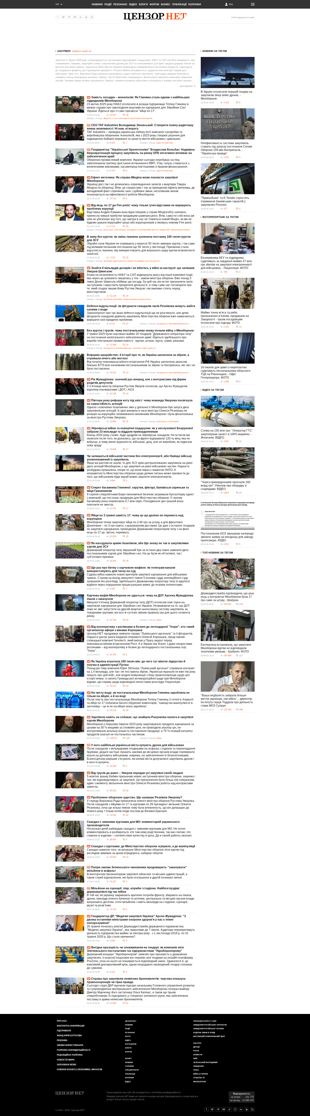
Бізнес (165, 4)
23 (127, 373)
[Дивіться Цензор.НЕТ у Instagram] (235, 1109)
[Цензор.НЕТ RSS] (92, 17)
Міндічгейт (165, 230)
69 (127, 791)
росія (196, 1051)
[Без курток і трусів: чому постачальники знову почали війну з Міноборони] (69, 337)
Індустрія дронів (164, 143)
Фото (128, 1036)
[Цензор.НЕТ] (155, 17)
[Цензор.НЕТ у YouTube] (75, 17)
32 (127, 421)
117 (241, 655)
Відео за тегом (213, 389)
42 (127, 815)
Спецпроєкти (132, 1070)
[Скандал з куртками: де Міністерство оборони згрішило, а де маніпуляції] (69, 853)
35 (127, 536)
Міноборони (199, 1082)
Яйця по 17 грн (110, 118)
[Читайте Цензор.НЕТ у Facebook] (206, 1109)
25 (127, 258)
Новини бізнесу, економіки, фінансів (79, 1069)
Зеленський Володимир (205, 1062)
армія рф (197, 1055)
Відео (133, 4)
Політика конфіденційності (73, 1050)
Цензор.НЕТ (130, 1021)
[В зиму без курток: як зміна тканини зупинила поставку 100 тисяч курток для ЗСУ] (69, 244)
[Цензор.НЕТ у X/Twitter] (63, 17)
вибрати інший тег (81, 51)
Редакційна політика (70, 1055)
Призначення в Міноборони (137, 299)
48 (127, 115)
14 (240, 327)
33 (127, 394)
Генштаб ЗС (199, 1078)
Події (107, 4)
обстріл (197, 1043)
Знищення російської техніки (208, 1029)
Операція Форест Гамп (204, 1021)
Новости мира (66, 1060)
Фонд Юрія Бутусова (69, 1035)
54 (127, 857)
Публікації (179, 4)
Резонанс (120, 4)
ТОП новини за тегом (217, 552)
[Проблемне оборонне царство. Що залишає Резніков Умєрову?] (69, 804)
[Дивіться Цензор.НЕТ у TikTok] (229, 1109)
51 (127, 1003)
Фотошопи (130, 1044)
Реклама (62, 1040)
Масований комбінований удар (209, 1036)
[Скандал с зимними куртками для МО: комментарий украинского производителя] (69, 829)
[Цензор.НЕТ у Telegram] (69, 17)
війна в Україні (200, 1074)
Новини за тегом (214, 51)
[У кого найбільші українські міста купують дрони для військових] (69, 752)
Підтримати (64, 1030)
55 (127, 620)
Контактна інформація (70, 1026)
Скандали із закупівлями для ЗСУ (143, 230)
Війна (159, 620)
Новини (97, 4)
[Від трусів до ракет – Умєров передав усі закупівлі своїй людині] (69, 780)
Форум (154, 4)
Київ (195, 1058)
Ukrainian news (66, 1064)
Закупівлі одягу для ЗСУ (114, 261)
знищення (198, 1066)
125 (128, 738)
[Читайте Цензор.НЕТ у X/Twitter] (212, 1109)
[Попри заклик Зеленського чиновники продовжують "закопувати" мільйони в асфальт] (69, 874)
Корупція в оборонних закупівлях (135, 118)
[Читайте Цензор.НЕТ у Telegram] (218, 1109)
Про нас (62, 1021)
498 (241, 710)
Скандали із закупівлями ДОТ (117, 348)
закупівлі (64, 51)
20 (127, 296)
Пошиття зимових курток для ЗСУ (143, 261)
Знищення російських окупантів (210, 1025)
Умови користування (70, 1045)
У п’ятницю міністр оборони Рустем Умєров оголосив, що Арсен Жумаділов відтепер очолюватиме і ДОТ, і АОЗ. (137, 388)
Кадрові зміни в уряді (204, 1033)
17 (127, 508)
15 (127, 324)
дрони (196, 1047)
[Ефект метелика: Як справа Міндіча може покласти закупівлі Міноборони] (69, 184)
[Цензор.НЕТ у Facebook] (57, 17)
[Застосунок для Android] (80, 17)
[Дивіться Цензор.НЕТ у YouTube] (224, 1109)
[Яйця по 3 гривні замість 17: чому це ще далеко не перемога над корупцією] (69, 522)
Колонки (194, 4)
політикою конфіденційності (166, 1092)
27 (127, 449)
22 (240, 441)
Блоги (143, 4)
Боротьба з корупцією (114, 230)
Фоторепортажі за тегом (220, 217)
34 (127, 710)
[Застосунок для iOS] (86, 17)
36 (127, 226)
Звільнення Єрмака (180, 230)
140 (241, 604)
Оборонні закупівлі (112, 299)
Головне (129, 1066)
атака (196, 1070)
